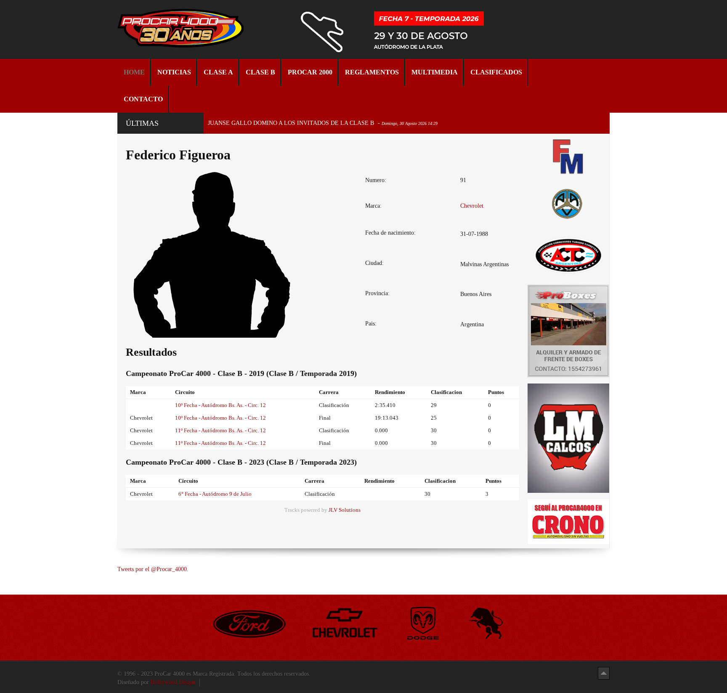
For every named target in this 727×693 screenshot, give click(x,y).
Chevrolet (471, 206)
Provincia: (377, 293)
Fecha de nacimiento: (390, 233)
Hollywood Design (173, 682)
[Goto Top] (604, 673)
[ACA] (568, 202)
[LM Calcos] (568, 437)
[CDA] (568, 254)
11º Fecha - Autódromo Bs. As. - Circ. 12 (220, 430)
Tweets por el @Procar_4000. (152, 569)
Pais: (371, 323)
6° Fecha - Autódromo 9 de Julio (215, 494)
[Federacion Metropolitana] (568, 156)
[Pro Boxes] (568, 330)
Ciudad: (374, 263)
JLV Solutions (345, 510)
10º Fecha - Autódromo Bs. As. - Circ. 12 (220, 405)
